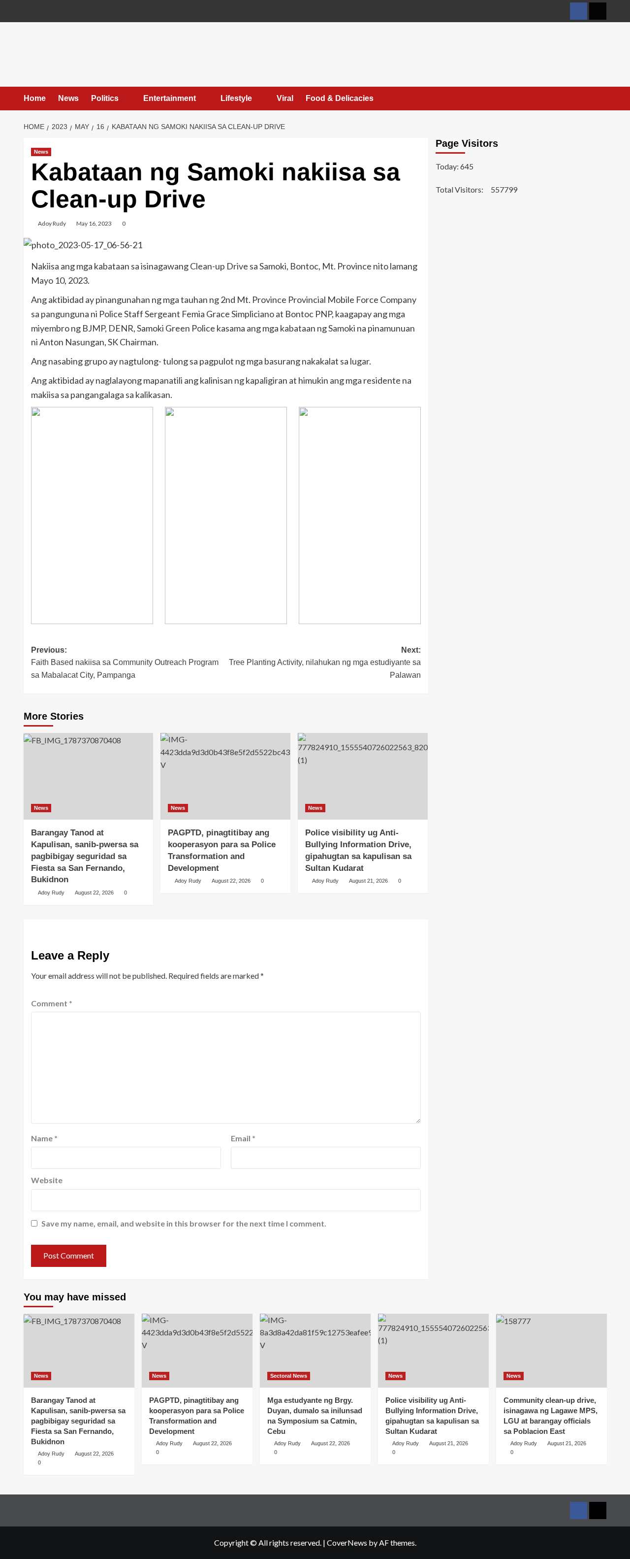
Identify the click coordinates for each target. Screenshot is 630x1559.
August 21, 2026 (368, 881)
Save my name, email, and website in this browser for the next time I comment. (183, 1223)
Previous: (125, 662)
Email (243, 1138)
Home (35, 98)
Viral (285, 98)
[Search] (601, 99)
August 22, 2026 (94, 893)
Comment (51, 1003)
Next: (325, 662)
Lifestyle (236, 98)
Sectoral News (288, 1376)
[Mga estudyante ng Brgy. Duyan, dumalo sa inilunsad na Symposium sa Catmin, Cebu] (315, 1351)
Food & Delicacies (340, 98)
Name (44, 1138)
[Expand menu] (125, 99)
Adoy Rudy (52, 223)
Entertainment (169, 98)
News (68, 98)
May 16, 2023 (94, 223)
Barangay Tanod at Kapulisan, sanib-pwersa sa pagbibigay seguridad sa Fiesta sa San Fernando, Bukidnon (84, 856)
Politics (105, 98)
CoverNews (347, 1542)
